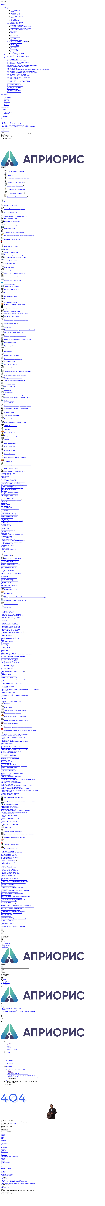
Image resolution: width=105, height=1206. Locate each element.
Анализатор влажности (17, 25)
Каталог (3, 1150)
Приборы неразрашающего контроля (17, 41)
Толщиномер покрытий (17, 53)
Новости (6, 100)
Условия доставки (6, 1184)
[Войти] (1, 1033)
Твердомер (13, 47)
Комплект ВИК (14, 46)
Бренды (3, 1155)
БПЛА (12, 11)
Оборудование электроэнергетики (16, 74)
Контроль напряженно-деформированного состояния (22, 65)
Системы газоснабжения (14, 87)
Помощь (3, 1180)
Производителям (5, 1178)
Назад (9, 1059)
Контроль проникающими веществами (18, 66)
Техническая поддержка (7, 1190)
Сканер (12, 17)
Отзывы (6, 103)
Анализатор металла (16, 43)
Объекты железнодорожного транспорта (18, 77)
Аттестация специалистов (11, 57)
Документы (4, 1171)
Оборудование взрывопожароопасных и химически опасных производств (28, 69)
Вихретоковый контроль (14, 63)
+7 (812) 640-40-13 (6, 122)
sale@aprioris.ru (5, 131)
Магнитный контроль (13, 68)
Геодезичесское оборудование (15, 8)
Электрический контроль (14, 92)
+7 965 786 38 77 (18, 126)
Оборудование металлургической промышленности (21, 71)
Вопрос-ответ (4, 1187)
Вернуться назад (5, 1139)
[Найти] (2, 956)
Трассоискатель (14, 20)
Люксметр (13, 32)
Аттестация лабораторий (11, 54)
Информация (4, 1168)
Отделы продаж (8, 112)
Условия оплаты (5, 1183)
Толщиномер (14, 52)
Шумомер (13, 38)
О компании (7, 97)
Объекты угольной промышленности (17, 80)
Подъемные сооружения (14, 84)
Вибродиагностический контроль (16, 60)
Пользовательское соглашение (9, 1173)
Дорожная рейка (15, 13)
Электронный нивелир (16, 22)
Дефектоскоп (14, 44)
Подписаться (4, 1146)
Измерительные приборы (14, 23)
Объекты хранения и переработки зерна (18, 81)
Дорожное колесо (15, 14)
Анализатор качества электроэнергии (21, 26)
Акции (3, 1153)
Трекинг (3, 1189)
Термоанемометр (15, 37)
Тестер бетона (14, 50)
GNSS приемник (15, 10)
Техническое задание (6, 1192)
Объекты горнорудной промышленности (18, 75)
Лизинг (3, 1177)
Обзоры (3, 1174)
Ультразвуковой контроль (14, 90)
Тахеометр (13, 19)
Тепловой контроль (12, 89)
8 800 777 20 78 (14, 125)
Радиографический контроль (15, 86)
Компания (3, 1156)
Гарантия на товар (6, 1186)
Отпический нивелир (16, 16)
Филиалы (6, 99)
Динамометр (14, 31)
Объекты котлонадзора (13, 78)
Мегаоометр (13, 34)
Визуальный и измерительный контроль (18, 56)
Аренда (6, 7)
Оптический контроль (13, 83)
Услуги (3, 1152)
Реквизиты (7, 102)
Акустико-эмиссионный (14, 59)
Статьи (3, 1175)
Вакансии (6, 105)
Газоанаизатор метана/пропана (19, 29)
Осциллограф (14, 35)
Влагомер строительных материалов (20, 28)
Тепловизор (13, 49)
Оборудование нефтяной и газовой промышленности (22, 72)
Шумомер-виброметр (16, 40)
